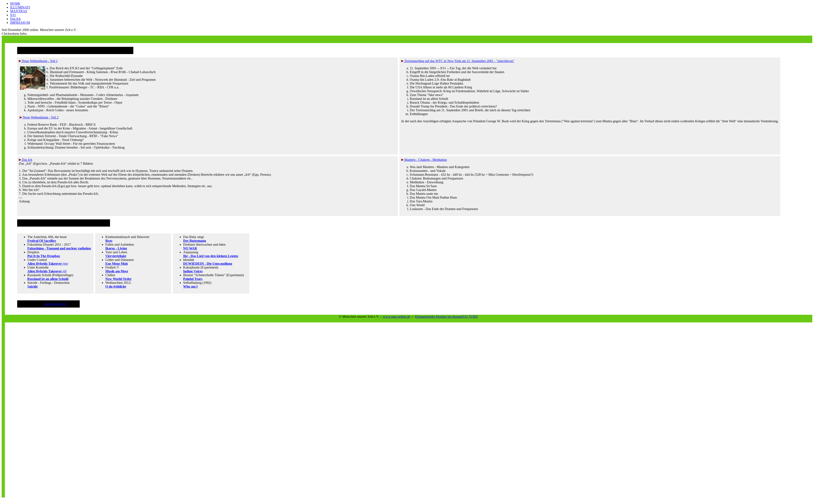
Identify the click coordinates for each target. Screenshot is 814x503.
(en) (47, 263)
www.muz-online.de (396, 316)
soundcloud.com (55, 304)
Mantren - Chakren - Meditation (425, 160)
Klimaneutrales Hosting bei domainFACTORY (446, 316)
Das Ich (15, 19)
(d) (47, 271)
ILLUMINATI (20, 7)
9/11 (13, 15)
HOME (15, 3)
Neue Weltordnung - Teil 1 (39, 61)
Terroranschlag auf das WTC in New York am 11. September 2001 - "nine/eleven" (458, 61)
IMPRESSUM (20, 22)
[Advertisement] (82, 37)
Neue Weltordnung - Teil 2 (40, 117)
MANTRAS (18, 11)
